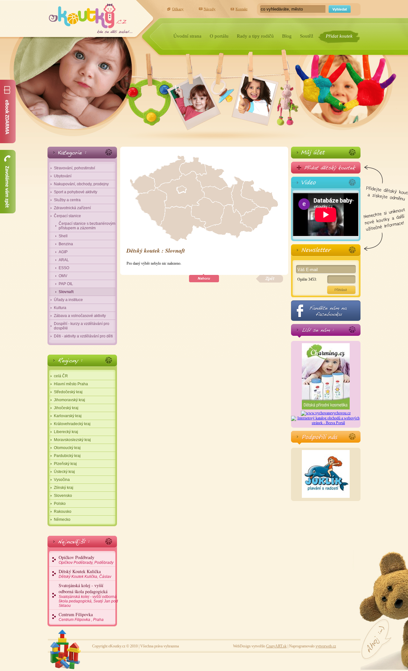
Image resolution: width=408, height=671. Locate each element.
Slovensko (63, 495)
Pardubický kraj (67, 455)
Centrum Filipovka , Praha (81, 616)
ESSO (64, 268)
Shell (63, 236)
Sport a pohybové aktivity (75, 192)
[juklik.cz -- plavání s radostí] (326, 496)
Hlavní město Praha (71, 384)
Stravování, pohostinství (74, 168)
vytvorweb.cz (326, 646)
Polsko (60, 503)
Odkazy (178, 9)
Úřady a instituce (68, 300)
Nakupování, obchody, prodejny (81, 184)
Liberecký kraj (66, 432)
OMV (63, 276)
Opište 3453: (307, 279)
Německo (62, 519)
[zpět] (269, 279)
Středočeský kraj (68, 392)
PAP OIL (66, 284)
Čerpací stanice (67, 216)
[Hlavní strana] (90, 17)
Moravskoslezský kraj (72, 440)
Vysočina (62, 479)
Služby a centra (67, 200)
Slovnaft (66, 292)
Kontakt (241, 9)
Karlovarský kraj (68, 416)
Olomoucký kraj (67, 448)
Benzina (66, 244)
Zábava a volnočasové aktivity (80, 315)
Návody (209, 9)
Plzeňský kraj (65, 463)
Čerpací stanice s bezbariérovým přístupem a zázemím (87, 225)
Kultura (60, 308)
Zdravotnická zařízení (72, 208)
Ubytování (62, 176)
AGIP (63, 252)
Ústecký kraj (64, 471)
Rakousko (62, 511)
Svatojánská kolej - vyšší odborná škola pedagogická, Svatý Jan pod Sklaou (88, 595)
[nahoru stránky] (204, 278)
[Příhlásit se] (326, 153)
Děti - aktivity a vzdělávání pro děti (83, 336)
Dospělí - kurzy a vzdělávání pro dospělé (81, 325)
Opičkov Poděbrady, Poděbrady (86, 559)
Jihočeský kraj (66, 408)
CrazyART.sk (276, 646)
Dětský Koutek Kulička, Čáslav (85, 573)
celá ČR (61, 376)
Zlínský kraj (63, 487)
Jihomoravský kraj (69, 400)
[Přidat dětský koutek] (326, 167)
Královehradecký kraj (72, 424)
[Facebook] (326, 310)
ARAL (64, 260)
